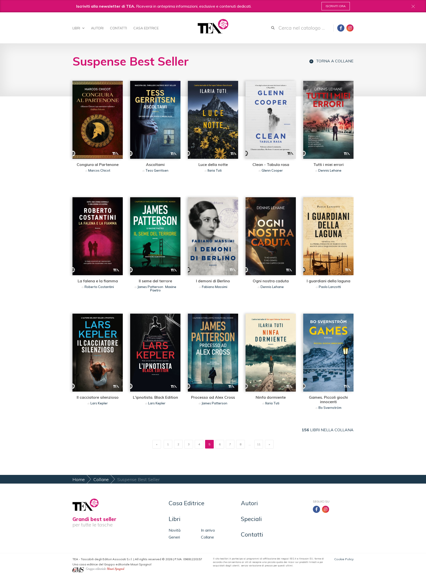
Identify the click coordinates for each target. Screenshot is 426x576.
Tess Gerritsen (156, 170)
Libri (76, 28)
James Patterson (150, 287)
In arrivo (208, 530)
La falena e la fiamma (98, 280)
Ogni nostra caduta (271, 280)
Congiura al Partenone (98, 164)
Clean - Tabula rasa (270, 164)
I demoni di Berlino (213, 280)
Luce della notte (213, 164)
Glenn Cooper (272, 170)
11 (259, 444)
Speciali (251, 518)
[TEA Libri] (213, 26)
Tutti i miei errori (328, 164)
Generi (174, 537)
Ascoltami (155, 164)
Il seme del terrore (155, 280)
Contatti (118, 28)
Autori (97, 28)
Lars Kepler (99, 403)
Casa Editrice (146, 28)
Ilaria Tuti (215, 170)
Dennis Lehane (329, 170)
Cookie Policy (344, 559)
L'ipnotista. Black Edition (155, 397)
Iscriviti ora (336, 6)
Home (78, 479)
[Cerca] (273, 27)
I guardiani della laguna (328, 280)
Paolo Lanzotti (330, 287)
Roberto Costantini (99, 287)
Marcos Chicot (99, 170)
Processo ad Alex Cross (213, 397)
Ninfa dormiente (271, 397)
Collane (101, 479)
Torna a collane (335, 61)
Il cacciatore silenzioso (98, 397)
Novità (174, 530)
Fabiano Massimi (214, 287)
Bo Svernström (330, 408)
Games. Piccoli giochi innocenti (328, 399)
